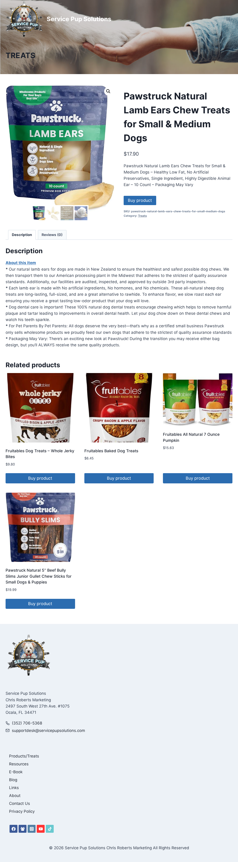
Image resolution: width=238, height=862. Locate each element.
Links (14, 787)
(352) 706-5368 (27, 723)
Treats (21, 55)
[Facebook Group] (22, 829)
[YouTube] (41, 829)
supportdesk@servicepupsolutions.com (48, 730)
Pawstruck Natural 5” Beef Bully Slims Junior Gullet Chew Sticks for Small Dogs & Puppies (39, 576)
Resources (19, 764)
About (14, 795)
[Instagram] (32, 829)
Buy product (140, 200)
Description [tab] (22, 235)
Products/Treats (24, 756)
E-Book (16, 772)
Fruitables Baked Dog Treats (111, 451)
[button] (108, 91)
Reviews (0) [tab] (52, 235)
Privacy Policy (22, 811)
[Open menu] (228, 19)
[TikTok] (50, 829)
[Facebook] (13, 829)
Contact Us (19, 803)
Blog (13, 779)
